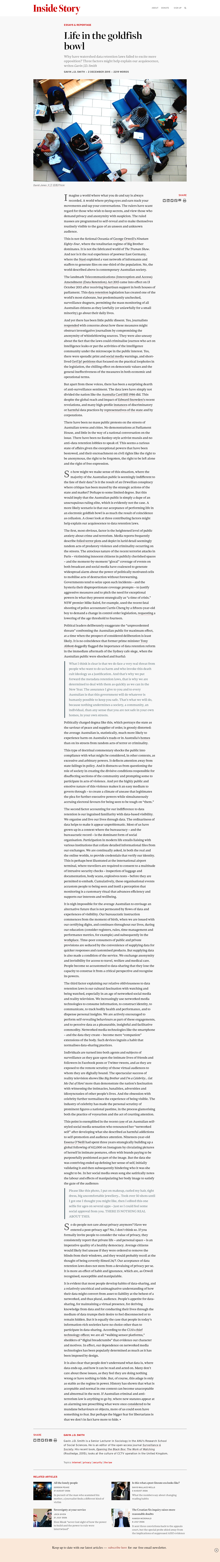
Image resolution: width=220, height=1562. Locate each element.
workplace (71, 940)
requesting (145, 613)
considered (135, 1404)
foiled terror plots (89, 541)
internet (76, 1462)
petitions (89, 361)
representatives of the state (123, 410)
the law (108, 1462)
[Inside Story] (59, 9)
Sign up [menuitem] (178, 8)
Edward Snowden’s (131, 400)
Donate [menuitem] (165, 8)
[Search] (185, 13)
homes (145, 738)
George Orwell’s (124, 239)
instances (120, 405)
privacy (87, 1462)
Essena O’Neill (74, 1142)
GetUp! (77, 361)
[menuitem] (185, 8)
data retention (98, 292)
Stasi (82, 259)
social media (115, 356)
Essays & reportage (77, 25)
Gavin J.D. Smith (74, 71)
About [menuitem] (155, 8)
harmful (73, 410)
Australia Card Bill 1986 (118, 395)
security (97, 1462)
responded (71, 325)
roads (113, 738)
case (122, 1122)
